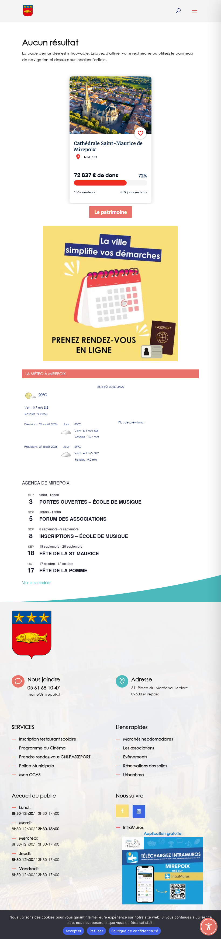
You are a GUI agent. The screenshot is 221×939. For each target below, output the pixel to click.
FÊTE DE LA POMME (63, 570)
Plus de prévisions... (131, 421)
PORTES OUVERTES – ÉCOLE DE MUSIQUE (90, 501)
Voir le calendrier (36, 582)
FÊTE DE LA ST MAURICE (69, 553)
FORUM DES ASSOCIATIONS (72, 518)
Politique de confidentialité (134, 931)
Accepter (73, 931)
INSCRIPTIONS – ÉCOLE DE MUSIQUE (83, 536)
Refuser (96, 931)
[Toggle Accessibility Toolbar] (208, 926)
